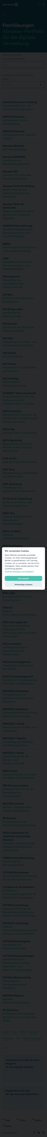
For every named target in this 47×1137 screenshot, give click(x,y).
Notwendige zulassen (23, 585)
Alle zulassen (23, 578)
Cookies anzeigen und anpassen (19, 571)
